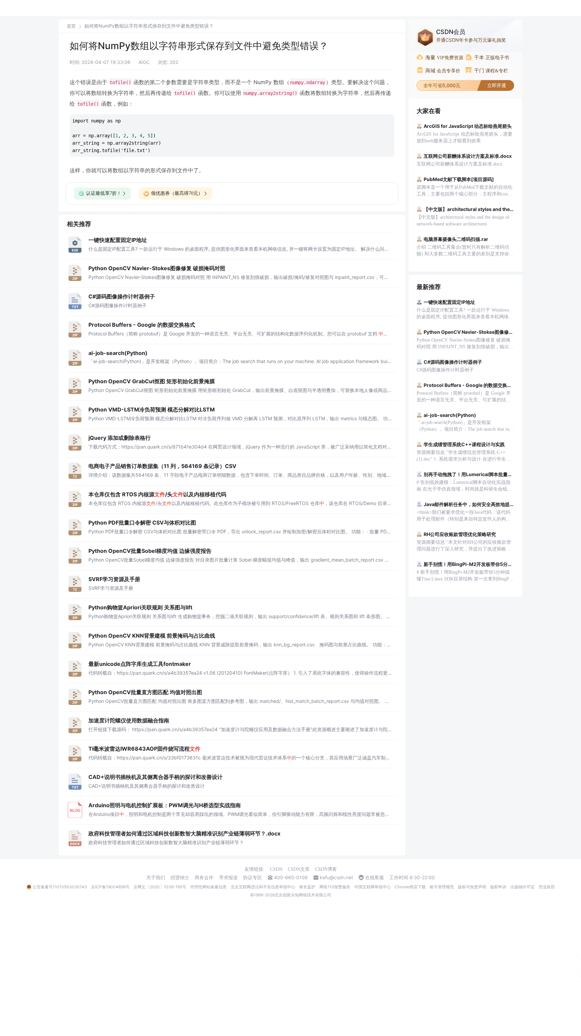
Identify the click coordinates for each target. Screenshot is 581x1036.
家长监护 (307, 886)
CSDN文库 (299, 869)
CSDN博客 (326, 869)
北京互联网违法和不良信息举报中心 (263, 886)
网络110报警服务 (334, 886)
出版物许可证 (522, 886)
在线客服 (374, 877)
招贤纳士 (179, 877)
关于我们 (155, 877)
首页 (71, 26)
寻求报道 (228, 877)
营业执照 (547, 886)
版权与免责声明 (472, 886)
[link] (71, 26)
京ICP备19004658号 (110, 886)
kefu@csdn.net (336, 877)
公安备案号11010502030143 (60, 886)
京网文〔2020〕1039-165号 (159, 886)
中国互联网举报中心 (372, 886)
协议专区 (252, 877)
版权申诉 (498, 886)
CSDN (276, 869)
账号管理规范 (442, 886)
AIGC (144, 62)
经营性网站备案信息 (208, 886)
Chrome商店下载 (410, 886)
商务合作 (204, 877)
